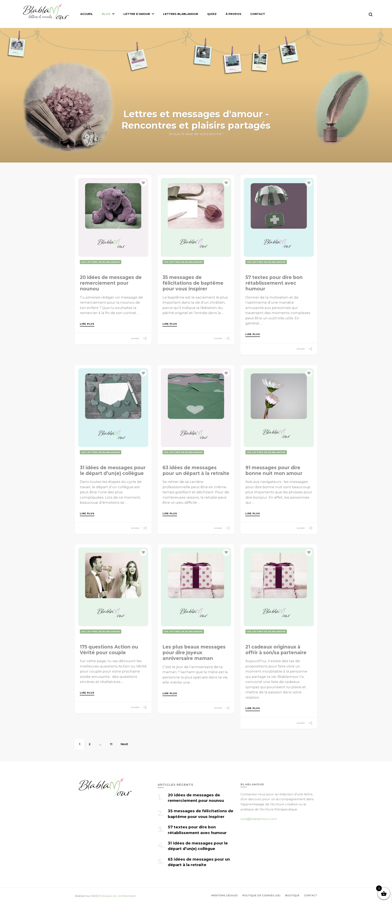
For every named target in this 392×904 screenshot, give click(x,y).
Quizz (212, 13)
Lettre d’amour (137, 13)
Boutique (292, 895)
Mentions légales (224, 895)
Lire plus (87, 324)
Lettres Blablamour (180, 13)
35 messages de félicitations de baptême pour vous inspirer (193, 283)
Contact (257, 13)
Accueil (86, 13)
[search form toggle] (370, 14)
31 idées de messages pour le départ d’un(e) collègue (113, 470)
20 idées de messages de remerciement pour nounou (111, 283)
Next (124, 744)
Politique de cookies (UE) (261, 895)
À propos (233, 13)
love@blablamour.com (259, 819)
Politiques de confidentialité (117, 895)
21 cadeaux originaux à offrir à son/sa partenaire (275, 649)
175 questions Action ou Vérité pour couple (109, 649)
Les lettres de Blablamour (100, 262)
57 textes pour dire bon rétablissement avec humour (274, 283)
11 (113, 744)
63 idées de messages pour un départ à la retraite (196, 470)
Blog (106, 13)
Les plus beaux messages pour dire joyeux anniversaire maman (194, 652)
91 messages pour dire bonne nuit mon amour (273, 470)
